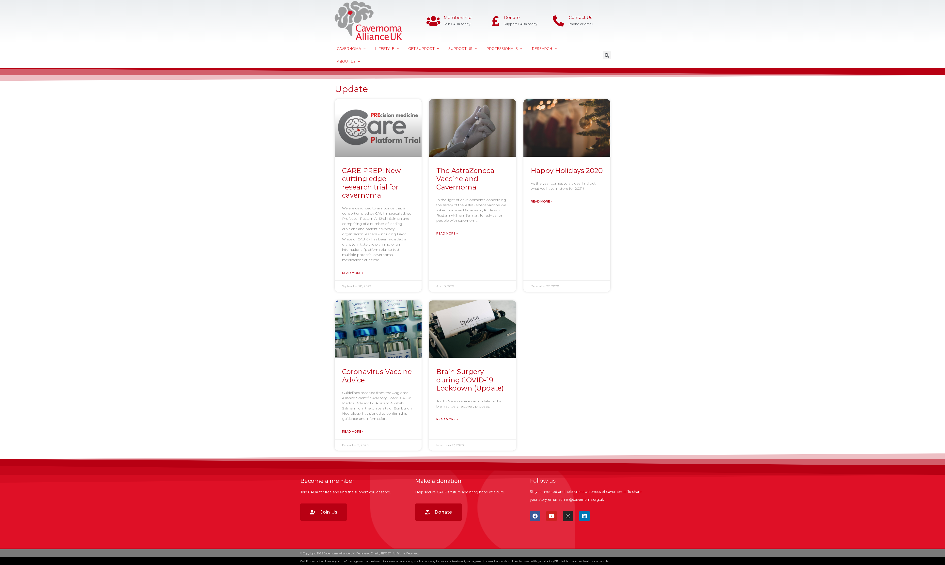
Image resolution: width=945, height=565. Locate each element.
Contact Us (580, 17)
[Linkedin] (584, 516)
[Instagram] (568, 516)
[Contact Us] (558, 21)
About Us (346, 61)
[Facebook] (535, 516)
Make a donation (438, 481)
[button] (607, 55)
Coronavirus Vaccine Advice (377, 375)
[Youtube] (551, 516)
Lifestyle (384, 49)
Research (542, 49)
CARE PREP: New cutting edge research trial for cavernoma (371, 183)
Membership (458, 17)
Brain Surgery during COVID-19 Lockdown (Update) (470, 379)
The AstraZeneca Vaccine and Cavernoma (465, 178)
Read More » (352, 273)
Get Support (421, 49)
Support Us (460, 49)
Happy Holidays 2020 (567, 170)
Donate (512, 17)
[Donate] (495, 21)
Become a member (327, 481)
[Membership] (433, 21)
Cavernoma (349, 49)
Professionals (502, 49)
